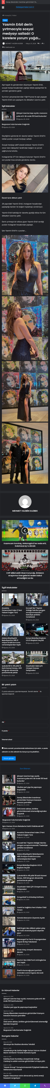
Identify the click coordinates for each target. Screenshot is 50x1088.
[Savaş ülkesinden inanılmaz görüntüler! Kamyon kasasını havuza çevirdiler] (8, 800)
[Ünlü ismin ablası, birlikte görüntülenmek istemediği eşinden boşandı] (8, 812)
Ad (3, 722)
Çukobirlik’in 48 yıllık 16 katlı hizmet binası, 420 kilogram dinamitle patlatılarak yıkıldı (12, 669)
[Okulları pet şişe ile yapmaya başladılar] (8, 790)
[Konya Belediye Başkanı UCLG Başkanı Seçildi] (37, 629)
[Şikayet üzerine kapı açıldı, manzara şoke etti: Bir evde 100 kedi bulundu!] (8, 116)
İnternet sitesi (7, 739)
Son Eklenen (25, 768)
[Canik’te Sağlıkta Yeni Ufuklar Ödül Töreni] (8, 910)
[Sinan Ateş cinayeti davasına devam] (8, 953)
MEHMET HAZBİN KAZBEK (14, 43)
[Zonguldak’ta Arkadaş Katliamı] (8, 900)
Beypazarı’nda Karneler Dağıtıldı (16, 124)
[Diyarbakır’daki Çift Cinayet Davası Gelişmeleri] (37, 657)
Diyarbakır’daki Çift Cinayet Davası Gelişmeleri (34, 668)
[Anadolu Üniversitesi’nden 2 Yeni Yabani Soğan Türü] (13, 599)
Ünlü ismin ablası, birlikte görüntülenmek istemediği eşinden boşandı (32, 811)
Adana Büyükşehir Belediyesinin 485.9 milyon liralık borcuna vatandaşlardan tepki (11, 641)
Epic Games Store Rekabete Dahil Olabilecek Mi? (23, 826)
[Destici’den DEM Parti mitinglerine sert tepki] (8, 963)
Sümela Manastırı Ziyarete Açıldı (31, 918)
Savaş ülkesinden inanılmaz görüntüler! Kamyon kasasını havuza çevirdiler (29, 800)
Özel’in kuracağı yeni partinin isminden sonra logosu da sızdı (30, 971)
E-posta (5, 731)
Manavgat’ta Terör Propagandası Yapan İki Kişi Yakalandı (31, 940)
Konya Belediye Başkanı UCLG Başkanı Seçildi (36, 639)
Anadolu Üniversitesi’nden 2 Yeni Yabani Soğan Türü (12, 610)
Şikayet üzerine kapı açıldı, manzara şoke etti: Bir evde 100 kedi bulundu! (32, 778)
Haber (14, 15)
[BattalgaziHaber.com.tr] (25, 7)
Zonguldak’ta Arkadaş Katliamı (30, 897)
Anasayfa (7, 15)
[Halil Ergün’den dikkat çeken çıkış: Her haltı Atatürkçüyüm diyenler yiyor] (8, 931)
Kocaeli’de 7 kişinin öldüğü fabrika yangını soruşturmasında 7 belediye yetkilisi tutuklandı (35, 612)
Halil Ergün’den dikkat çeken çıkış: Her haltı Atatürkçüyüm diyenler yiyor (31, 930)
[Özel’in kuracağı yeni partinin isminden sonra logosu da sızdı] (8, 973)
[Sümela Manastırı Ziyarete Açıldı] (8, 921)
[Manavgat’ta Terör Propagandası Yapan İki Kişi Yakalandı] (8, 942)
